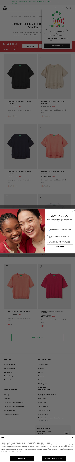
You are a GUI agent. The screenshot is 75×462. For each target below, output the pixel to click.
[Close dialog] (73, 210)
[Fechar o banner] (73, 437)
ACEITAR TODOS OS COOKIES (54, 458)
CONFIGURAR (21, 458)
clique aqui (18, 451)
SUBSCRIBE (60, 246)
